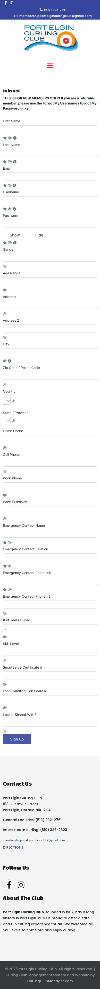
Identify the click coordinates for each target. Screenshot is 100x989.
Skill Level (11, 644)
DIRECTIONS (13, 847)
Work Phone (12, 478)
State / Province (15, 413)
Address (9, 297)
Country (9, 391)
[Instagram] (11, 2)
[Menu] (50, 66)
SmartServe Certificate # (22, 667)
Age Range (11, 273)
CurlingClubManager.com (50, 981)
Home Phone (13, 431)
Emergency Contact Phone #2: (27, 596)
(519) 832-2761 (55, 10)
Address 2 (11, 320)
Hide (39, 235)
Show (15, 235)
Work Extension (15, 502)
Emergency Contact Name (24, 525)
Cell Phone (11, 454)
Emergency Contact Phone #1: (27, 573)
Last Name (11, 145)
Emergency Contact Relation (25, 549)
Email (7, 168)
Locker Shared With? (19, 714)
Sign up (17, 739)
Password (10, 216)
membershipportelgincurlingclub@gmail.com (55, 16)
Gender (9, 249)
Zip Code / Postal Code (21, 368)
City (6, 344)
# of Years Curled (16, 620)
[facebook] (6, 2)
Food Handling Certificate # (24, 691)
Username (11, 192)
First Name (11, 121)
